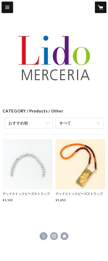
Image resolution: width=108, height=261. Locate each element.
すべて (65, 123)
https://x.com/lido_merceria (43, 236)
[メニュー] (7, 7)
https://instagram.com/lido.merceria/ (54, 236)
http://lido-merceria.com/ (64, 236)
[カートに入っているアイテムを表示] (100, 7)
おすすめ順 (18, 123)
